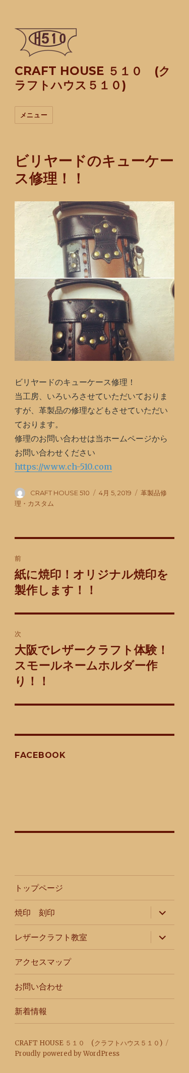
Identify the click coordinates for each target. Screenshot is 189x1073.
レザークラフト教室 (51, 937)
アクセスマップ (43, 962)
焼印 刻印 (35, 912)
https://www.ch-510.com (63, 467)
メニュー (33, 115)
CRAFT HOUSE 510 (60, 493)
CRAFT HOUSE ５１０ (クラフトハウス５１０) (93, 78)
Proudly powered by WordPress (67, 1053)
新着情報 (31, 1011)
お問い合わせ (39, 986)
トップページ (39, 888)
